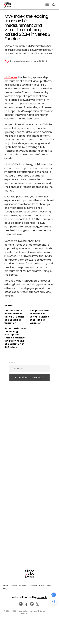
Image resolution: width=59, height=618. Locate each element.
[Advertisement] (29, 510)
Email (12, 362)
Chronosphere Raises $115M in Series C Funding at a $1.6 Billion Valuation (14, 317)
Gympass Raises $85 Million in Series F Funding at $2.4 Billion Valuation (39, 317)
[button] (47, 5)
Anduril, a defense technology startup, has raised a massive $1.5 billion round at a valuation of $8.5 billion (15, 338)
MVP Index (10, 77)
